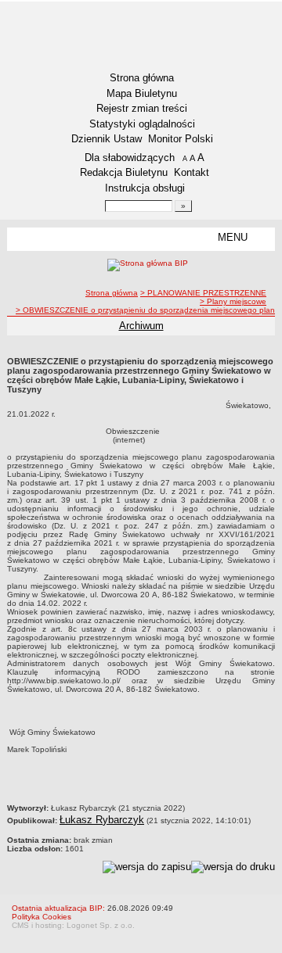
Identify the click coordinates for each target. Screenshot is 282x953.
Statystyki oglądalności (142, 124)
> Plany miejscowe (233, 301)
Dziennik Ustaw (106, 139)
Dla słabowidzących (130, 157)
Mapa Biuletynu (142, 93)
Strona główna (142, 78)
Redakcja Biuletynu (124, 172)
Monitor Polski (180, 139)
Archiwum (141, 325)
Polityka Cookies (41, 916)
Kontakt (191, 172)
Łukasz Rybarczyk (102, 820)
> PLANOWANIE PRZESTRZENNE (203, 292)
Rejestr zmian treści (141, 108)
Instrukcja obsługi (145, 188)
